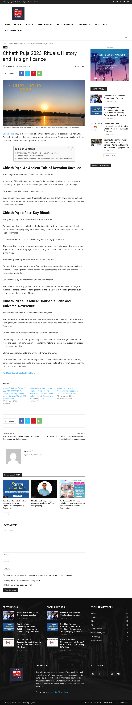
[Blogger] (93, 673)
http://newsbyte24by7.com (32, 455)
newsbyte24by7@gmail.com (57, 692)
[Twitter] (120, 1)
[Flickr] (105, 673)
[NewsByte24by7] (18, 13)
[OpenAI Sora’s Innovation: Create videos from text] (96, 99)
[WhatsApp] (39, 73)
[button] (126, 37)
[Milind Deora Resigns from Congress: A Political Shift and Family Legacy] (44, 489)
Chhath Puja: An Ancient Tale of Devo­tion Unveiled (38, 153)
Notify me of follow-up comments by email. (22, 581)
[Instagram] (117, 1)
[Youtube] (127, 1)
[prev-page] (4, 514)
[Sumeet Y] (4, 66)
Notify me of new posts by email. (18, 585)
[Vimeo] (124, 1)
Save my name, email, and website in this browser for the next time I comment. (39, 575)
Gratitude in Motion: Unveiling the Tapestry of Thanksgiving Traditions (67, 390)
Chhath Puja (8, 134)
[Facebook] (113, 1)
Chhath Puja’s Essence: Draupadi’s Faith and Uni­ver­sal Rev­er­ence (44, 159)
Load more (109, 155)
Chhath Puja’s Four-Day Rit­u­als (30, 156)
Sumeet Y (11, 67)
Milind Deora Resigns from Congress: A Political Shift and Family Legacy (42, 503)
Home (5, 44)
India (11, 44)
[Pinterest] (33, 73)
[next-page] (8, 514)
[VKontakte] (118, 673)
